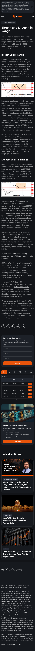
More (17, 399)
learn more (18, 275)
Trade (30, 383)
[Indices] (31, 372)
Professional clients (21, 287)
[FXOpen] (17, 16)
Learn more (17, 441)
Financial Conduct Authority (20, 597)
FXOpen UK (4, 591)
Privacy (3, 644)
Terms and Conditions (17, 636)
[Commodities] (20, 372)
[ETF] (15, 372)
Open (16, 273)
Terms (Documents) (11, 644)
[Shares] (9, 372)
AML (20, 644)
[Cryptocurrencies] (25, 372)
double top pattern (12, 139)
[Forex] (4, 372)
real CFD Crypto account (19, 256)
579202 (20, 599)
